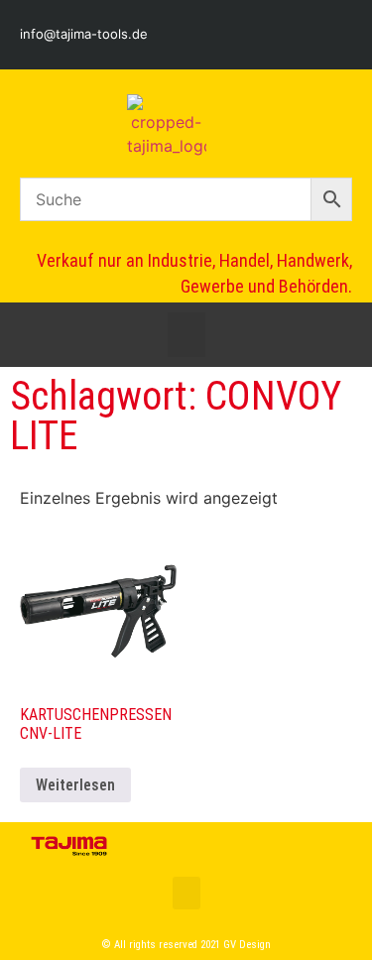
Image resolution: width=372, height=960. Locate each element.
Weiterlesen (75, 785)
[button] (186, 334)
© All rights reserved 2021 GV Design (186, 944)
